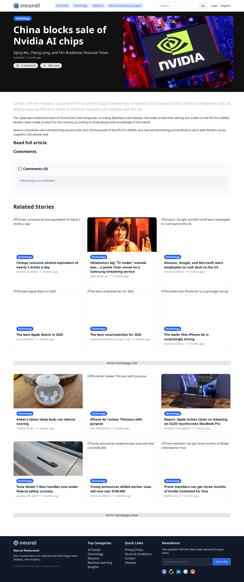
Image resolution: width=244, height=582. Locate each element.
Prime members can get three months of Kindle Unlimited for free (195, 489)
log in (34, 181)
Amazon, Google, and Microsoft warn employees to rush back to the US (193, 265)
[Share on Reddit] (193, 572)
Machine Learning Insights (125, 5)
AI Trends (62, 5)
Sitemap (130, 563)
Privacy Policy (134, 550)
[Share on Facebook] (164, 572)
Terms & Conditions (138, 554)
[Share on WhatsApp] (185, 572)
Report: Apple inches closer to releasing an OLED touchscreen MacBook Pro (195, 421)
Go (203, 5)
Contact (130, 558)
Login (214, 5)
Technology (80, 5)
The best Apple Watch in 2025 (39, 334)
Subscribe (222, 561)
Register (226, 5)
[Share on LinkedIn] (178, 572)
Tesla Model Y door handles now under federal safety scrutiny (47, 489)
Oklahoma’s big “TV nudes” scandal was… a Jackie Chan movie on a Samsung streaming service (118, 267)
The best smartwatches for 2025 (115, 334)
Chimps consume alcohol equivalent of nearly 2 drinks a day (47, 265)
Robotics (98, 5)
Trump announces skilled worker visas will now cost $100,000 (120, 489)
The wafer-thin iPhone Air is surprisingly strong (186, 336)
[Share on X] (171, 572)
